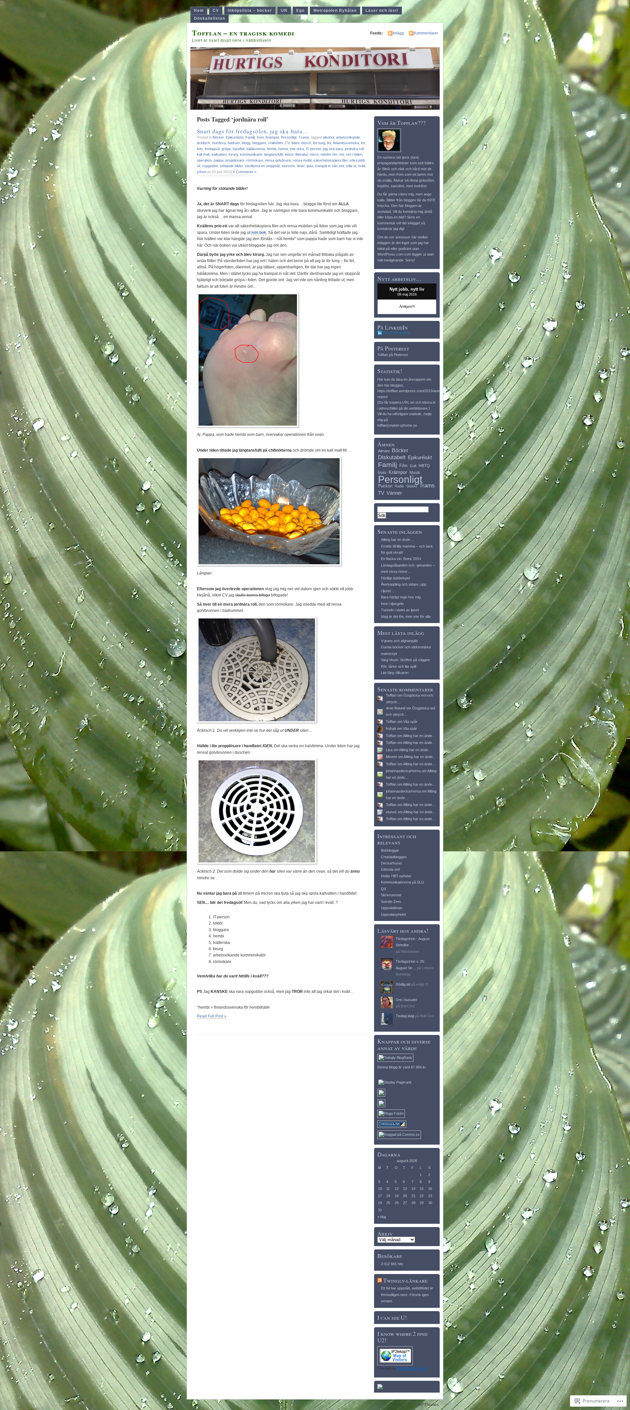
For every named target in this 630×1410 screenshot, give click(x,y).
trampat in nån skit (329, 166)
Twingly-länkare (405, 1280)
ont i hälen (354, 154)
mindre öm (329, 154)
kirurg (233, 154)
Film (403, 465)
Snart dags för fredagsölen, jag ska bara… (252, 131)
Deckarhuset (391, 863)
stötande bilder (231, 166)
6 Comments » (244, 172)
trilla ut (351, 166)
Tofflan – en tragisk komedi (243, 33)
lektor (289, 154)
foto (200, 149)
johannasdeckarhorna (403, 771)
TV (381, 493)
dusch (306, 143)
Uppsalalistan (391, 908)
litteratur (301, 154)
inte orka (297, 149)
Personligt (289, 137)
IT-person (313, 149)
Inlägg (398, 33)
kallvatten (219, 154)
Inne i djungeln (392, 604)
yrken (201, 172)
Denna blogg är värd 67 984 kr (401, 1067)
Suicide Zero (391, 902)
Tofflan (391, 695)
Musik (415, 472)
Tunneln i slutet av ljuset (400, 610)
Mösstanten (410, 951)
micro (314, 154)
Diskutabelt (392, 457)
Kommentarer (426, 33)
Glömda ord (390, 869)
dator (295, 143)
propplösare (234, 160)
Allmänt (383, 451)
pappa (218, 160)
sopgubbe (210, 166)
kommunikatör (251, 154)
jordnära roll (354, 149)
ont (341, 154)
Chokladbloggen (394, 857)
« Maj (381, 1217)
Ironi (260, 137)
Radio (399, 486)
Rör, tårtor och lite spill (398, 666)
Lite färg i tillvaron (395, 673)
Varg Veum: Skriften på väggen (405, 660)
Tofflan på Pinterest (392, 355)
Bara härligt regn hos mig (401, 597)
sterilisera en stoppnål (262, 166)
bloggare (259, 143)
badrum (234, 143)
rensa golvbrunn (278, 160)
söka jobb (357, 160)
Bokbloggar (390, 850)
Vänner (394, 493)
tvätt (361, 166)
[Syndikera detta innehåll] (379, 1280)
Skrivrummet (391, 895)
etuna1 (391, 812)
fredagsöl (212, 149)
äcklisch (203, 143)
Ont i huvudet (406, 1000)
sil (198, 166)
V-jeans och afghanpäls (399, 641)
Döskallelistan (209, 18)
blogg (246, 143)
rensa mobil (302, 160)
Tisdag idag (405, 1016)
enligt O (422, 984)
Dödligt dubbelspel (395, 578)
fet (329, 143)
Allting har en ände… (397, 540)
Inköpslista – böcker (250, 10)
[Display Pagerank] (395, 1082)
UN (284, 10)
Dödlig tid (403, 984)
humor (283, 149)
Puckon (385, 485)
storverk (288, 166)
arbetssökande (348, 137)
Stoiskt (411, 486)
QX (383, 889)
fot (363, 143)
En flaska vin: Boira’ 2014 (401, 559)
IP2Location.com (411, 1368)
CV (216, 10)
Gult (413, 466)
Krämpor (272, 137)
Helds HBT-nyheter (396, 876)
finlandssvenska (346, 143)
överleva (219, 143)
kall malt (203, 154)
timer (300, 166)
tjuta (309, 166)
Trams (304, 137)
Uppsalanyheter (393, 914)
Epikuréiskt (234, 137)
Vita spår (410, 722)
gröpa (226, 149)
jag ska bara (333, 149)
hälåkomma (255, 149)
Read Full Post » (211, 1016)
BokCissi (408, 1006)
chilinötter (275, 143)
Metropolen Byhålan (335, 10)
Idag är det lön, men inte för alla (405, 616)
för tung (319, 143)
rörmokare (254, 160)
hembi (271, 149)
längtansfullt (273, 154)
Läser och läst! (382, 10)
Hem (199, 10)
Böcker (218, 137)
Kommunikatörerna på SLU (402, 882)
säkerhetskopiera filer (330, 160)
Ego (300, 10)
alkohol (328, 137)
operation (204, 160)
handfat (238, 149)
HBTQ (424, 465)
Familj (250, 137)
